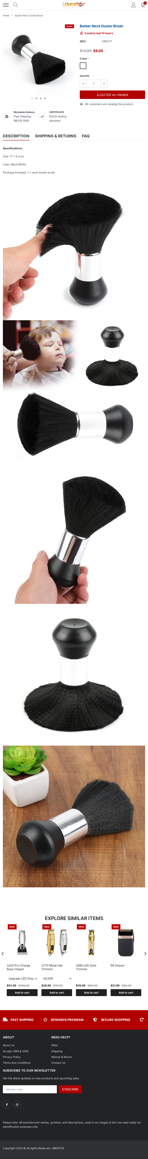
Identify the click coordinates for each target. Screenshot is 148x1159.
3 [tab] (41, 98)
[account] (133, 5)
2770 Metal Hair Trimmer (52, 967)
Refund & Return (61, 1057)
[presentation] (2, 953)
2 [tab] (36, 98)
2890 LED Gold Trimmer (86, 967)
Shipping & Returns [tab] (55, 136)
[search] (15, 5)
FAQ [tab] (86, 136)
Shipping (56, 1051)
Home (6, 15)
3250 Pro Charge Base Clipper (18, 967)
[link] (7, 1104)
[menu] (6, 5)
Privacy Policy (12, 1057)
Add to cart (22, 992)
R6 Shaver (118, 965)
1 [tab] (32, 98)
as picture (83, 65)
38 (86, 104)
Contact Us (58, 1062)
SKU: (83, 41)
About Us (8, 1045)
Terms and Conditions (16, 1062)
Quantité (84, 75)
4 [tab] (45, 98)
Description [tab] (16, 136)
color (84, 58)
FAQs (54, 1045)
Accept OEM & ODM (15, 1051)
